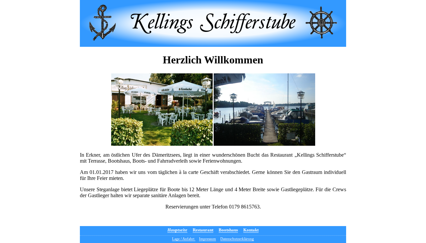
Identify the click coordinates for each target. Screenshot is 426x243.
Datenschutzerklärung (237, 239)
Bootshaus (228, 229)
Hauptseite (177, 229)
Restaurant (203, 229)
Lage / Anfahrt (183, 239)
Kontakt (251, 229)
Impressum (207, 239)
